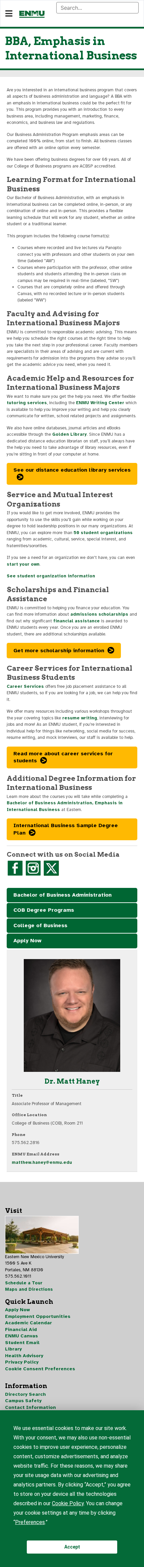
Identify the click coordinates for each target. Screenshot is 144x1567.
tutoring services (27, 403)
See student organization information (51, 576)
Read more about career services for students (63, 757)
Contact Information (30, 1407)
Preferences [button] (30, 1522)
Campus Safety (23, 1401)
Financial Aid (21, 1329)
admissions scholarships (99, 614)
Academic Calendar (28, 1323)
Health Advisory (24, 1356)
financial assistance (76, 621)
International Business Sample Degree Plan (65, 829)
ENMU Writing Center (100, 403)
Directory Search (25, 1394)
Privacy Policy (22, 1362)
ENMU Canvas (21, 1336)
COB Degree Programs (43, 910)
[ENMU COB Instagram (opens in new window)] (33, 867)
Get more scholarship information (58, 650)
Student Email (22, 1342)
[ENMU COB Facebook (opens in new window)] (15, 867)
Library (13, 1349)
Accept (72, 1547)
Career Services (25, 686)
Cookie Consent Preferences (40, 1369)
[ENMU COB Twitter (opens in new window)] (51, 867)
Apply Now (27, 940)
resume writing (79, 718)
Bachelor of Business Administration (62, 895)
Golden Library (69, 434)
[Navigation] (8, 13)
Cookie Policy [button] (68, 1503)
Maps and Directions (29, 1289)
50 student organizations (103, 532)
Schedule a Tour (24, 1283)
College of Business (40, 925)
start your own (23, 564)
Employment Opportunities (37, 1316)
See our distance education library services (72, 470)
